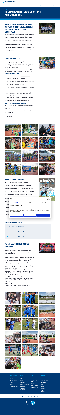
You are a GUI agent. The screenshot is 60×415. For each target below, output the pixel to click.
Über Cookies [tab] (44, 202)
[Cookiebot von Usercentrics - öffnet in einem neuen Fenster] (46, 199)
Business (26, 5)
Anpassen (29, 215)
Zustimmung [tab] (16, 202)
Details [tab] (30, 202)
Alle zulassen (43, 215)
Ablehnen (16, 215)
